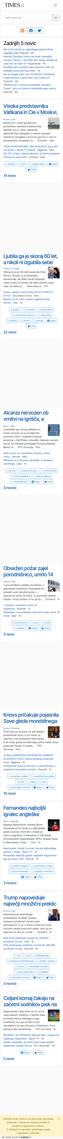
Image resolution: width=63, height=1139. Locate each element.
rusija (32, 781)
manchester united (43, 866)
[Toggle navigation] (55, 5)
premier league (20, 866)
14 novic (9, 175)
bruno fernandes (20, 871)
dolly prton (45, 315)
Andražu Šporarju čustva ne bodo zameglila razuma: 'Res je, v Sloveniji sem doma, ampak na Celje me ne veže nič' (30, 60)
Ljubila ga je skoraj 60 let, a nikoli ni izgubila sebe (30, 259)
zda (23, 164)
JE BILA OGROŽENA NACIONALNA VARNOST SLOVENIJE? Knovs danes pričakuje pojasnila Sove (28, 759)
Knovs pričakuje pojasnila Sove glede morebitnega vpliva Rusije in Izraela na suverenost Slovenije (31, 724)
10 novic (9, 793)
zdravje (39, 320)
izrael (21, 781)
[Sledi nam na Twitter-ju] (39, 30)
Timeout (7, 269)
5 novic (9, 634)
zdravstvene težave (24, 315)
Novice (6, 119)
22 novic (10, 332)
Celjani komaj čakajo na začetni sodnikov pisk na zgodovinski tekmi (30, 1004)
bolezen (13, 320)
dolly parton (47, 309)
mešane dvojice (29, 470)
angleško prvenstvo (43, 871)
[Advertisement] (31, 216)
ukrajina (11, 164)
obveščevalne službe (44, 776)
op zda (12, 470)
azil (28, 955)
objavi (54, 164)
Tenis (12, 426)
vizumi (20, 966)
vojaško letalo (38, 164)
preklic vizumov (47, 961)
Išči (56, 17)
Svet (13, 119)
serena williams (43, 476)
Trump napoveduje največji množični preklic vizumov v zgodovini (29, 903)
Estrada (15, 269)
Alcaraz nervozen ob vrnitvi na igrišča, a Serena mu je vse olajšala (30, 419)
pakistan (20, 628)
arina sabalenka (22, 476)
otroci (36, 622)
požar (48, 622)
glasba (15, 309)
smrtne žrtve (20, 622)
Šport (5, 426)
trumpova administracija (21, 961)
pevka (26, 320)
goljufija (44, 972)
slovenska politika (19, 776)
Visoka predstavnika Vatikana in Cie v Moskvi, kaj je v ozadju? (30, 112)
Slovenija (15, 728)
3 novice (9, 488)
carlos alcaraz (50, 470)
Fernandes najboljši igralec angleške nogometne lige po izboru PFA (31, 817)
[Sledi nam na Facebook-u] (31, 30)
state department (25, 972)
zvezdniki (30, 309)
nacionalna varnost (20, 787)
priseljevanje (42, 955)
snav (43, 781)
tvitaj (32, 169)
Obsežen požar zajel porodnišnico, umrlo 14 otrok (28, 574)
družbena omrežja (39, 966)
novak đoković (20, 481)
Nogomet (14, 821)
